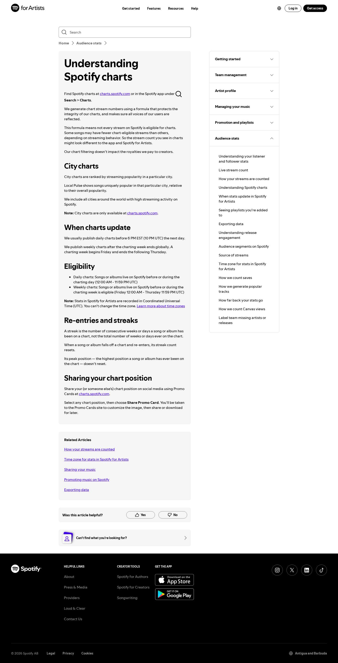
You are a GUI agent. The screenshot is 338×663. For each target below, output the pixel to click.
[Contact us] (184, 537)
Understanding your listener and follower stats (242, 159)
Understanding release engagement (238, 235)
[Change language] (279, 8)
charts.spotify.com (115, 93)
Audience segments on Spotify (244, 246)
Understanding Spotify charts (243, 187)
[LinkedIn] (306, 570)
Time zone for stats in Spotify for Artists (96, 459)
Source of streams (233, 255)
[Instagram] (277, 570)
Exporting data (76, 489)
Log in (293, 8)
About (69, 576)
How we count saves (235, 277)
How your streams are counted (89, 449)
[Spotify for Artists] (28, 8)
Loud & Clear (74, 608)
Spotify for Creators (133, 587)
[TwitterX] (292, 570)
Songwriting (127, 597)
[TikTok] (321, 570)
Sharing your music (80, 469)
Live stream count (233, 169)
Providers (72, 597)
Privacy (68, 653)
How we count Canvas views (242, 308)
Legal (51, 653)
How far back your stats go (241, 300)
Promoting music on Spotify (86, 479)
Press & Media (75, 587)
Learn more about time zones (161, 305)
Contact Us (73, 618)
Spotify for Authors (132, 576)
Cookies (87, 653)
